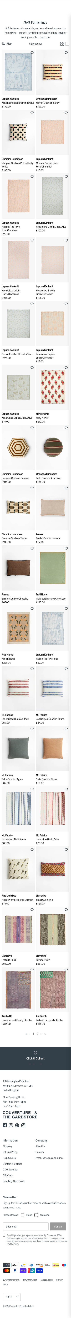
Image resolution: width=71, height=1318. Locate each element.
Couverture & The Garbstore (22, 1306)
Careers (40, 1151)
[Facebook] (5, 1125)
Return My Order (30, 1279)
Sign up (58, 1226)
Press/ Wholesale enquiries (50, 1157)
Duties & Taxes (47, 1279)
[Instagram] (11, 1125)
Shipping (7, 1146)
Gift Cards (8, 1175)
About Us (40, 1146)
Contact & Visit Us (12, 1163)
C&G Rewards (10, 1169)
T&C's (5, 1284)
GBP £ (9, 1297)
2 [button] (34, 1064)
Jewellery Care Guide (14, 1181)
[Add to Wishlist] (32, 52)
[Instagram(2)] (23, 1125)
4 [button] (41, 1064)
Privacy (59, 1279)
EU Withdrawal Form (11, 1279)
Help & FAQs (9, 1157)
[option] (35, 1055)
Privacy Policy (12, 1244)
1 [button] (30, 1064)
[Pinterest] (17, 1125)
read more (45, 37)
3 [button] (37, 1064)
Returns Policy (10, 1151)
